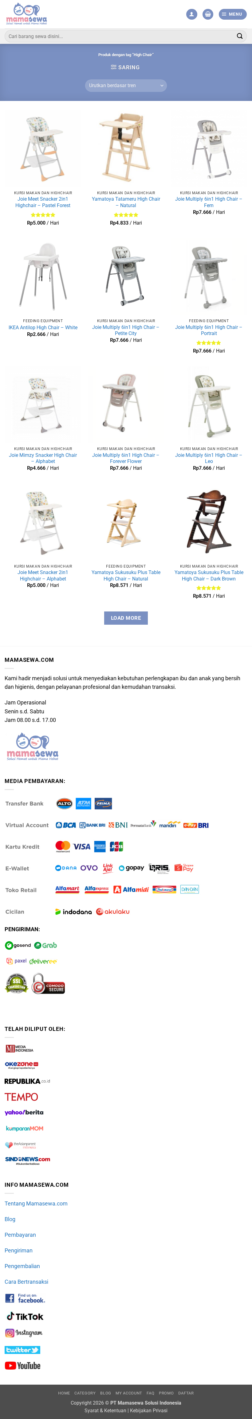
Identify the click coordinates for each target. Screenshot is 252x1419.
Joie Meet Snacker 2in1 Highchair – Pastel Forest (42, 202)
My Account (129, 1393)
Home (64, 1393)
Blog (10, 1219)
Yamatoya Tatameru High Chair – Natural (126, 202)
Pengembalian (22, 1266)
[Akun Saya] (191, 14)
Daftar (186, 1393)
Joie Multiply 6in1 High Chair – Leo (208, 458)
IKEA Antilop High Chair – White (43, 327)
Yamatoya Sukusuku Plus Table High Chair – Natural (126, 575)
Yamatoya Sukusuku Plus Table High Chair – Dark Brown (209, 575)
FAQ (150, 1393)
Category (85, 1393)
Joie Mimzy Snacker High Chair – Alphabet (43, 458)
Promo (166, 1393)
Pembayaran (20, 1235)
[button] (208, 14)
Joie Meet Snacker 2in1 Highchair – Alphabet (43, 575)
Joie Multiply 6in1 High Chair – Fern (208, 202)
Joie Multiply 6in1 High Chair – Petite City (125, 330)
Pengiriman (19, 1250)
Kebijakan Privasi (148, 1410)
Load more (126, 618)
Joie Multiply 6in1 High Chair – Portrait (208, 330)
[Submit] (240, 36)
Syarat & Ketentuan (105, 1410)
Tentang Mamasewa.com (36, 1204)
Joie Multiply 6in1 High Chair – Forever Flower (125, 458)
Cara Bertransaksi (26, 1282)
